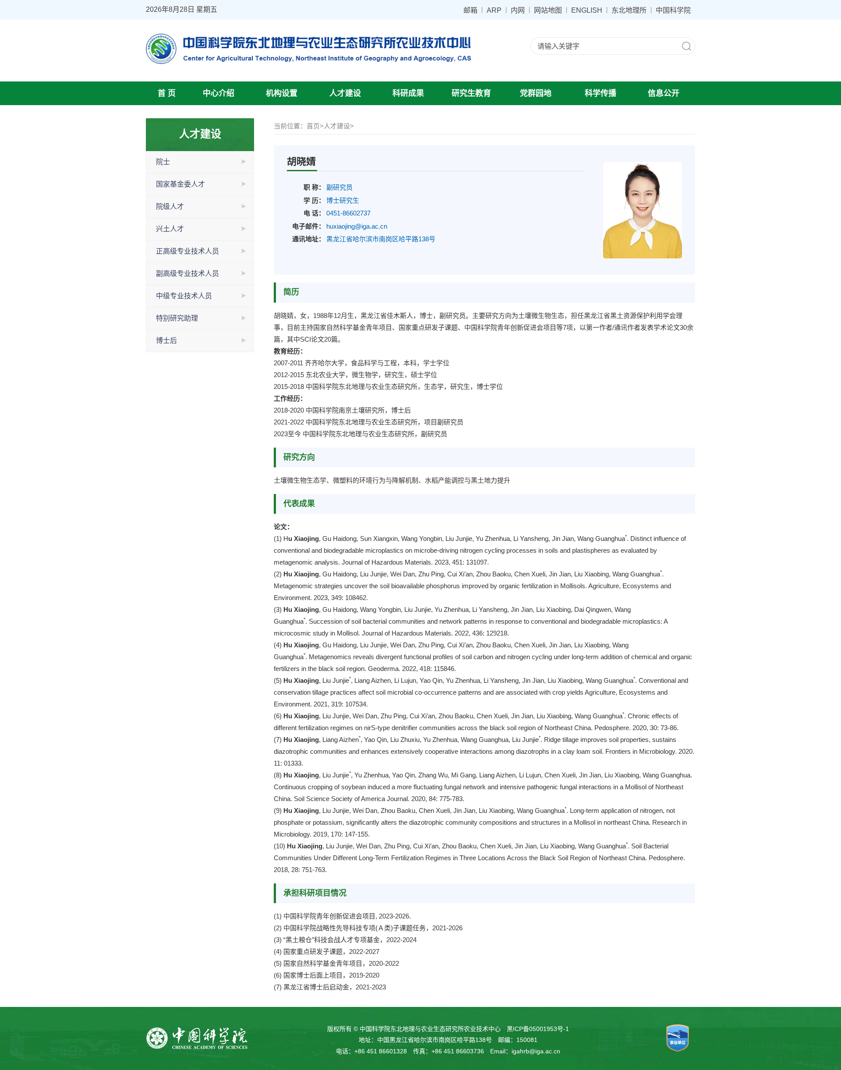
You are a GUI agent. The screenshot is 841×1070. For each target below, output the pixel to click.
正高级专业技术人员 (187, 251)
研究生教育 (471, 93)
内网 (518, 10)
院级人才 (170, 206)
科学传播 (600, 93)
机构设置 (281, 93)
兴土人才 (170, 229)
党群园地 (535, 93)
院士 (163, 162)
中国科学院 (673, 10)
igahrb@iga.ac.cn (536, 1051)
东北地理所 (629, 10)
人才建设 (345, 93)
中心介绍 (218, 93)
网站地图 (548, 10)
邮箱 (470, 10)
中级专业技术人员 (184, 296)
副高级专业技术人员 (187, 273)
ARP (494, 10)
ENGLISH (586, 10)
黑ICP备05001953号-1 (538, 1028)
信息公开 (663, 93)
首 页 (167, 93)
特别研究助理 (177, 318)
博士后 (166, 340)
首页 (313, 126)
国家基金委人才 (180, 184)
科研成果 (408, 93)
